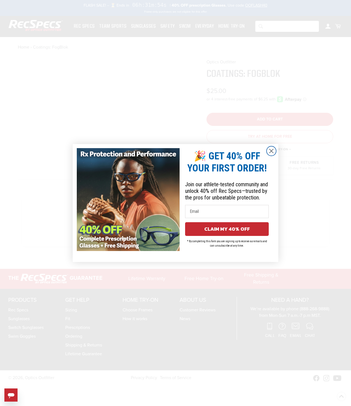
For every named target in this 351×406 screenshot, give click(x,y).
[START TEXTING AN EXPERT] (11, 395)
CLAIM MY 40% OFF (227, 229)
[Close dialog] (271, 151)
